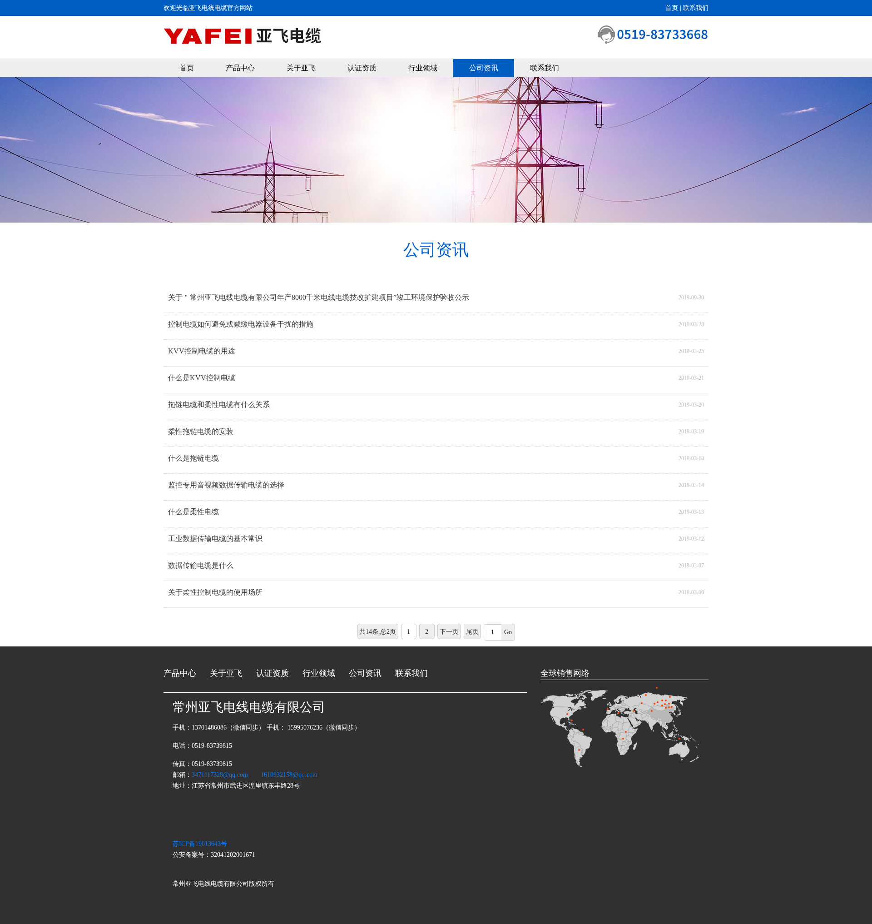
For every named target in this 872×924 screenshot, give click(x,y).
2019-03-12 (691, 539)
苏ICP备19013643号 (200, 843)
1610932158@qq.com (289, 774)
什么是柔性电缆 (193, 512)
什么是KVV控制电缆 (201, 378)
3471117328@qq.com (220, 774)
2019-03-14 (691, 485)
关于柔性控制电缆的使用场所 (215, 592)
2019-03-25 (691, 351)
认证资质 (362, 68)
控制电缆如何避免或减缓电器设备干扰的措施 (240, 324)
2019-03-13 (691, 512)
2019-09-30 (691, 297)
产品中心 (240, 68)
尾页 (472, 631)
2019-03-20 (691, 405)
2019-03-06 (691, 592)
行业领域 (422, 68)
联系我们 (544, 68)
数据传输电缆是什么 (200, 565)
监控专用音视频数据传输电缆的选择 (226, 485)
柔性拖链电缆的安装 (200, 431)
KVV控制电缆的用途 (201, 351)
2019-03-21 (691, 378)
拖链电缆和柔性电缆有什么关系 (219, 404)
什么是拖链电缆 (193, 458)
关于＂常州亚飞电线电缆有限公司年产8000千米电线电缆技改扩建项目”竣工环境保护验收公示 (318, 297)
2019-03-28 (691, 324)
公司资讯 (483, 68)
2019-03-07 (691, 565)
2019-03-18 (691, 458)
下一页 (449, 631)
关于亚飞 (301, 68)
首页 (186, 68)
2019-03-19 (691, 431)
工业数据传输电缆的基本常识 (215, 538)
